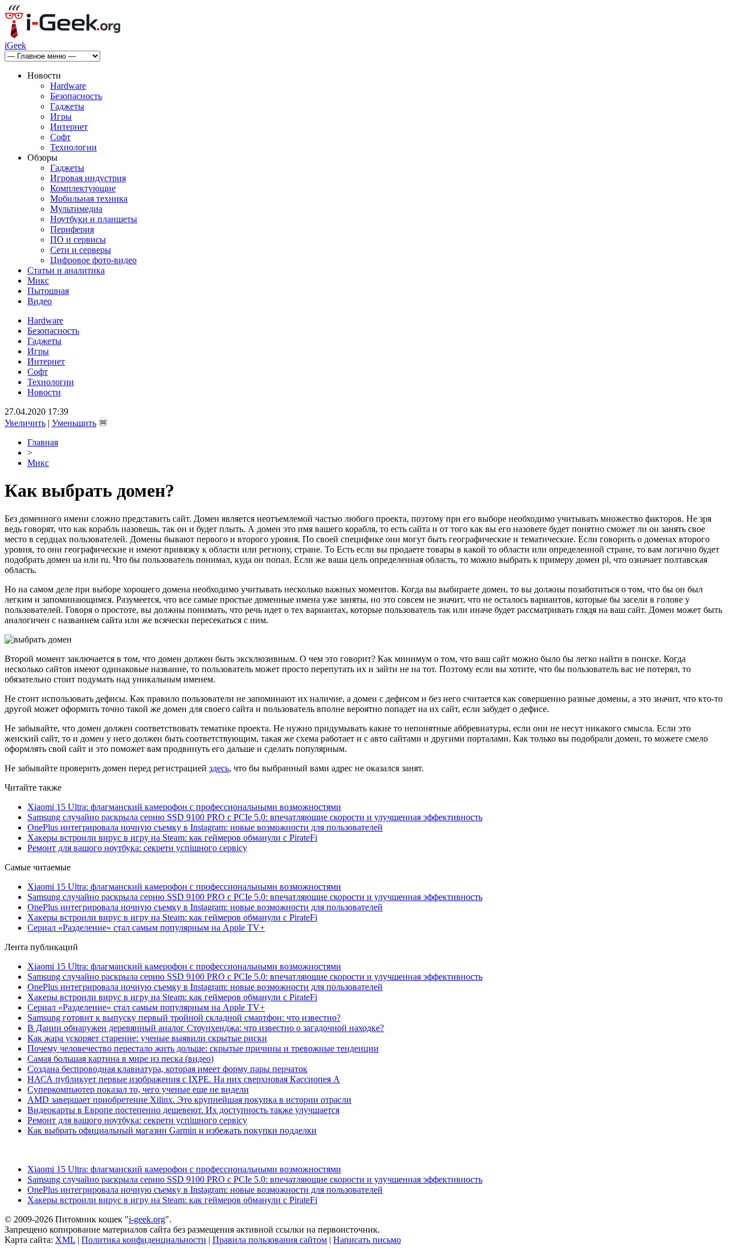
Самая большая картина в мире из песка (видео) (120, 1058)
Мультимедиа (76, 209)
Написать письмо (367, 1240)
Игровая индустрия (88, 178)
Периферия (72, 229)
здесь (219, 768)
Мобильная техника (89, 198)
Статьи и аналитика (66, 270)
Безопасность (76, 96)
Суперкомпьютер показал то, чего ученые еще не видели (138, 1089)
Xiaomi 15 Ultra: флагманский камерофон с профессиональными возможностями (184, 807)
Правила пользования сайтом (269, 1240)
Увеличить (25, 423)
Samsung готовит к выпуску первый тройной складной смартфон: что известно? (184, 1017)
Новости (44, 392)
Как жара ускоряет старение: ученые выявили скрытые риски (147, 1038)
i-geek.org (147, 1219)
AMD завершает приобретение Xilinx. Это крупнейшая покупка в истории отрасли (189, 1099)
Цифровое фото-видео (93, 260)
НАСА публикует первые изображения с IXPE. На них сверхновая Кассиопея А (183, 1079)
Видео (39, 301)
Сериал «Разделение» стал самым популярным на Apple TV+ (146, 927)
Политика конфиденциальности (143, 1240)
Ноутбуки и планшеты (93, 219)
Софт (60, 137)
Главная (42, 442)
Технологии (73, 147)
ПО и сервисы (78, 239)
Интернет (69, 127)
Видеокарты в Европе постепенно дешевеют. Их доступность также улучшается (183, 1110)
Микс (38, 280)
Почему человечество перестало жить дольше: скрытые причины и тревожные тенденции (203, 1048)
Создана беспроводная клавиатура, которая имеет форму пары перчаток (167, 1069)
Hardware (68, 86)
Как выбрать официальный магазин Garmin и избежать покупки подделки (172, 1130)
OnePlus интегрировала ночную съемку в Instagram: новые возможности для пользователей (205, 827)
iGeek (15, 45)
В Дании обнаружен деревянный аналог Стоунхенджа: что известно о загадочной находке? (205, 1028)
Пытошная (48, 291)
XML (65, 1240)
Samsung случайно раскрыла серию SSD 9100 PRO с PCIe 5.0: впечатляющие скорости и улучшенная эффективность (254, 817)
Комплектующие (83, 188)
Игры (61, 116)
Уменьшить (74, 423)
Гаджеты (67, 106)
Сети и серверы (80, 250)
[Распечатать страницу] (103, 421)
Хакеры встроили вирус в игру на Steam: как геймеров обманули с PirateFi (172, 837)
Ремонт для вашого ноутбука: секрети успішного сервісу (137, 848)
